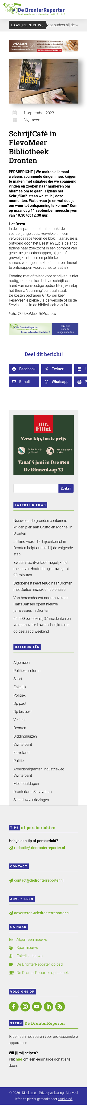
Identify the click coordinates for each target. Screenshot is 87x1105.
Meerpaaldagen (26, 783)
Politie (18, 761)
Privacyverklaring (51, 1093)
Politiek (19, 695)
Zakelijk (19, 687)
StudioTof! (65, 1099)
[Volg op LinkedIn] (48, 1006)
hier (19, 1059)
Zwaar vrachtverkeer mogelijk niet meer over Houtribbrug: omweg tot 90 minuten (41, 568)
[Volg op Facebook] (14, 1006)
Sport (17, 679)
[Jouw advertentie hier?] (43, 334)
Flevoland (21, 752)
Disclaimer (29, 1093)
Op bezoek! (22, 711)
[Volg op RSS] (60, 1006)
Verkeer (19, 720)
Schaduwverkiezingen (31, 800)
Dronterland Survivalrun (32, 791)
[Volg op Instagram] (25, 1006)
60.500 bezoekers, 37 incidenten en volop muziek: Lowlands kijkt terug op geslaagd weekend (42, 624)
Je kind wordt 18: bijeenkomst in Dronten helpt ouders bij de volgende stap (43, 547)
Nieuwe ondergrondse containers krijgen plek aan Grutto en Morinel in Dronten (42, 526)
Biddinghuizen (25, 736)
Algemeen (31, 119)
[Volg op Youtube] (37, 1006)
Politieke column (27, 670)
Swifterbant (22, 744)
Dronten (19, 728)
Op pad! (19, 703)
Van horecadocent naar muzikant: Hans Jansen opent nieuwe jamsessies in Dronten (40, 604)
